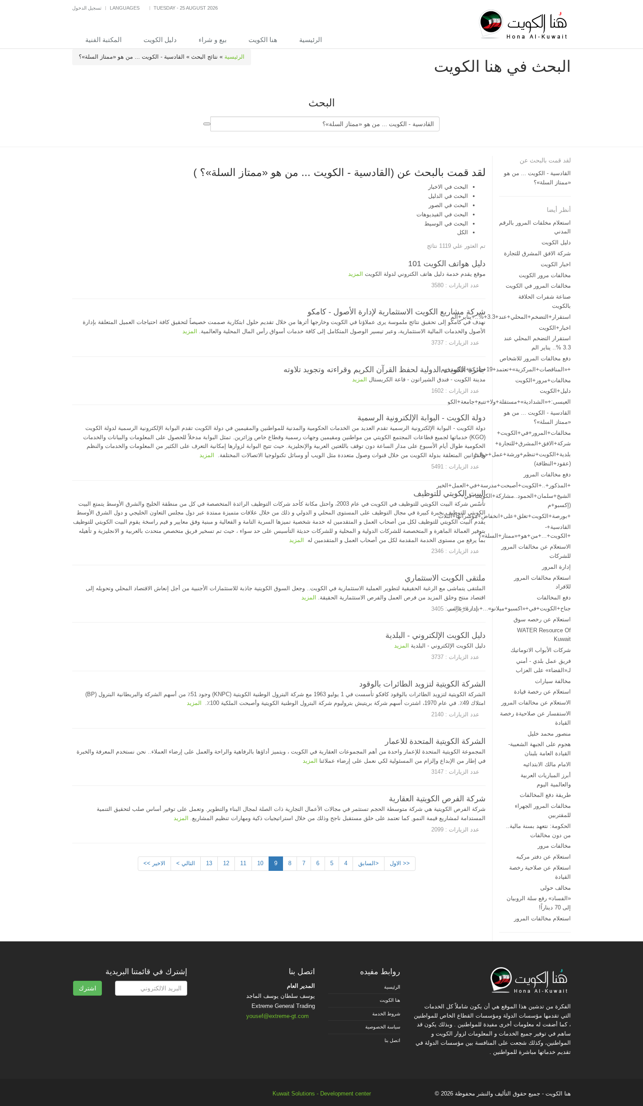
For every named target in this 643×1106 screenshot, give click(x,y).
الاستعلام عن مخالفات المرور (536, 702)
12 (226, 863)
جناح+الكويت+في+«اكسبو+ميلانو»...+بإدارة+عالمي (509, 608)
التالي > (185, 863)
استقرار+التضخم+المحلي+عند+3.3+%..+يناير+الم (511, 316)
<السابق (368, 863)
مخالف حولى (555, 887)
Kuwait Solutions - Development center (322, 1093)
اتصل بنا (392, 1040)
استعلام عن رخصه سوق (542, 619)
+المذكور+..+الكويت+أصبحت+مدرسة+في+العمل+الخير (504, 485)
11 (243, 863)
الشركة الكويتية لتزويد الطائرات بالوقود (422, 684)
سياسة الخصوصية (382, 1026)
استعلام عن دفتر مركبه (543, 856)
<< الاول (400, 863)
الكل (462, 232)
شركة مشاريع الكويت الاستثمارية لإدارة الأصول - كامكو (397, 311)
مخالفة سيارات (553, 681)
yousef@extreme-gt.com (277, 1016)
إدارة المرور (556, 567)
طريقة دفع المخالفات (545, 795)
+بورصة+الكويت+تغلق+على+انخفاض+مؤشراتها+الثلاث (504, 516)
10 (260, 863)
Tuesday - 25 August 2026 (185, 8)
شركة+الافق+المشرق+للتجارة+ (533, 443)
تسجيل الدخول (86, 8)
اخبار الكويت (556, 264)
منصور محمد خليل (549, 733)
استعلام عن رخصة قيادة (542, 691)
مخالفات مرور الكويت (545, 275)
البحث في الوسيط (446, 223)
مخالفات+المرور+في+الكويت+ (534, 433)
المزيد (355, 274)
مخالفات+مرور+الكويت (543, 380)
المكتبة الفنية (103, 39)
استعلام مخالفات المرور (542, 918)
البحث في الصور (448, 205)
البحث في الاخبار (448, 186)
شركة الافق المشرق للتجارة (537, 253)
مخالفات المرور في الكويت (538, 285)
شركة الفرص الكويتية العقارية (437, 798)
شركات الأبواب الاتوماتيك (540, 650)
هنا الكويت (262, 39)
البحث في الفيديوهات (442, 214)
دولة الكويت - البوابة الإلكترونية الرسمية (421, 417)
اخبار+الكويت (555, 327)
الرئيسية (310, 39)
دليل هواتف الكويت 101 (447, 263)
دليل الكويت (160, 39)
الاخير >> (154, 863)
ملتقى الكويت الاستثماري (445, 578)
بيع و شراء (213, 39)
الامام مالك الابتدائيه (547, 764)
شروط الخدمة (386, 1013)
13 (209, 863)
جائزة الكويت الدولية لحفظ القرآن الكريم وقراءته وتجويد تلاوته (384, 369)
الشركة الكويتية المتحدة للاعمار (435, 741)
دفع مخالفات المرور (547, 474)
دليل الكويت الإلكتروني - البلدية (435, 635)
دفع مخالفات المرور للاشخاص (535, 358)
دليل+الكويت (555, 390)
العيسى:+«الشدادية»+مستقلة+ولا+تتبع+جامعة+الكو (509, 401)
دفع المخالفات (554, 597)
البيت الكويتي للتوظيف (449, 493)
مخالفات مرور (554, 845)
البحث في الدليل (448, 196)
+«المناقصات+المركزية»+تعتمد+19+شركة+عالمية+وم (506, 369)
